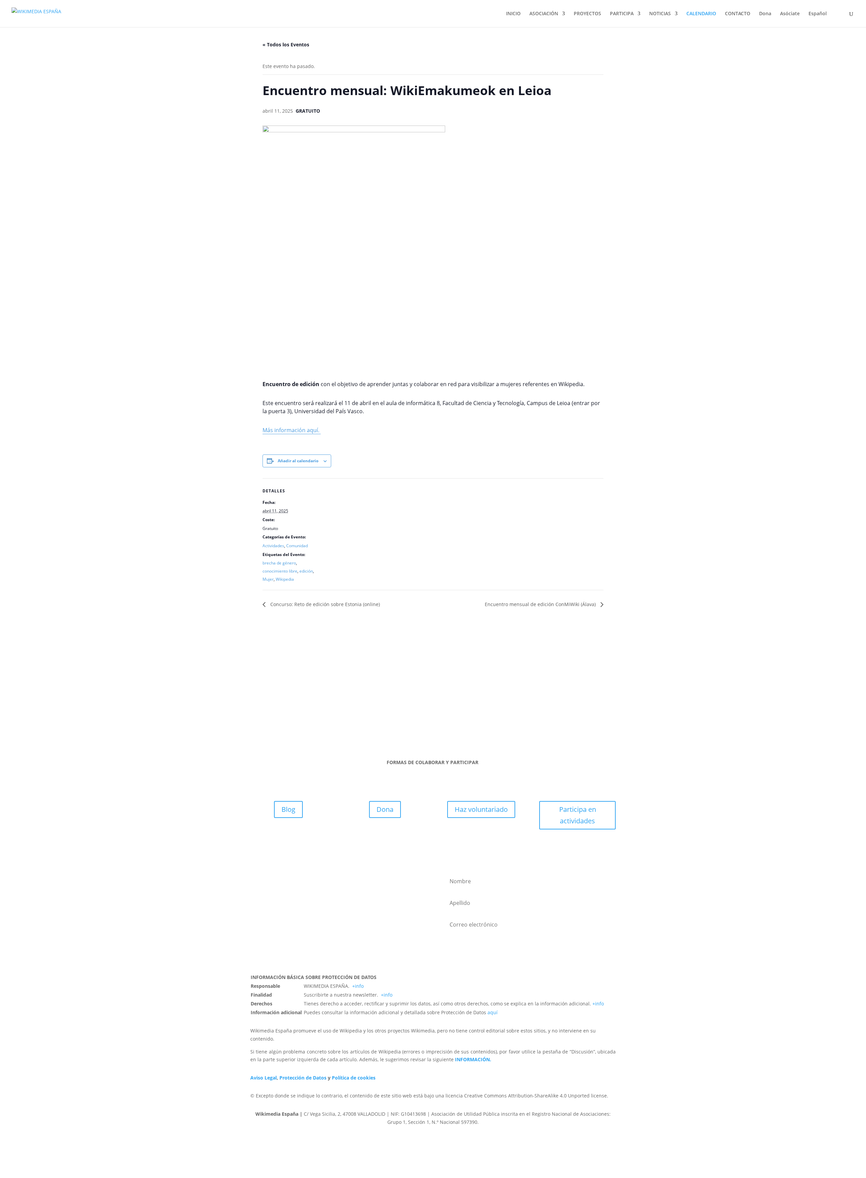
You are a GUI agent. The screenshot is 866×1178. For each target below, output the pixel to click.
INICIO (513, 14)
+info (358, 986)
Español (817, 14)
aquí (492, 1012)
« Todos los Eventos (286, 44)
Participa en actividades (577, 815)
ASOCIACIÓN (543, 14)
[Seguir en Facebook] (399, 715)
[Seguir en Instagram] (426, 715)
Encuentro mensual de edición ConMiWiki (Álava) (541, 604)
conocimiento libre (280, 571)
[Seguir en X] (412, 715)
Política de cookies (353, 1077)
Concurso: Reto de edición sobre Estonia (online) (324, 604)
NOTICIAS (660, 14)
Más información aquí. (292, 430)
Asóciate (790, 14)
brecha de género (279, 563)
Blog (288, 809)
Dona (765, 14)
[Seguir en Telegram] (466, 715)
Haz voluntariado (481, 809)
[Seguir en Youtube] (453, 715)
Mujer (268, 579)
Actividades (273, 546)
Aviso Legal (263, 1077)
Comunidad (297, 546)
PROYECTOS (587, 14)
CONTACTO (737, 14)
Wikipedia (285, 579)
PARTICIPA (622, 14)
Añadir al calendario (298, 461)
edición (306, 571)
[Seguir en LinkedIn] (439, 715)
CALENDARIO (701, 14)
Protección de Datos (302, 1077)
